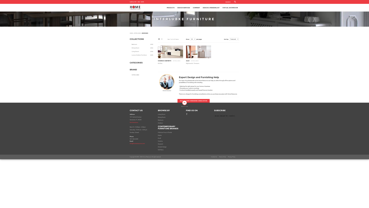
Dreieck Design (162, 147)
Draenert (160, 144)
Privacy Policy (231, 157)
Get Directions (134, 122)
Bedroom (142, 44)
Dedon (160, 135)
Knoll (159, 138)
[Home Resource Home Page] (135, 7)
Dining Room (142, 48)
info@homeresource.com (137, 143)
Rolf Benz (161, 150)
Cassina (160, 141)
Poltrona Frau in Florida (165, 132)
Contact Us (136, 110)
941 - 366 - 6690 (139, 2)
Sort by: (226, 39)
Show (187, 39)
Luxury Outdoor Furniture (142, 55)
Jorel (192, 61)
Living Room (142, 51)
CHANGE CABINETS (169, 61)
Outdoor (160, 123)
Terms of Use (222, 157)
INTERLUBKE (137, 33)
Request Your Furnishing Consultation (193, 100)
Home (131, 33)
